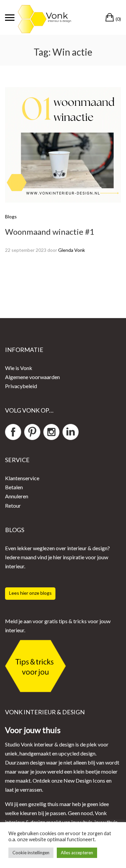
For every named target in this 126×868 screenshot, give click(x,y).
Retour (13, 505)
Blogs (11, 216)
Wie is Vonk (18, 368)
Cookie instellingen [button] (30, 852)
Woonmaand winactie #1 (49, 231)
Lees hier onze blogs (30, 593)
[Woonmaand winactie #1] (63, 144)
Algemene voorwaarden (32, 377)
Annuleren (16, 496)
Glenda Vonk (71, 250)
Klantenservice (22, 478)
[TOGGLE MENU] (9, 17)
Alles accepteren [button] (77, 852)
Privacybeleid (21, 386)
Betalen (14, 487)
